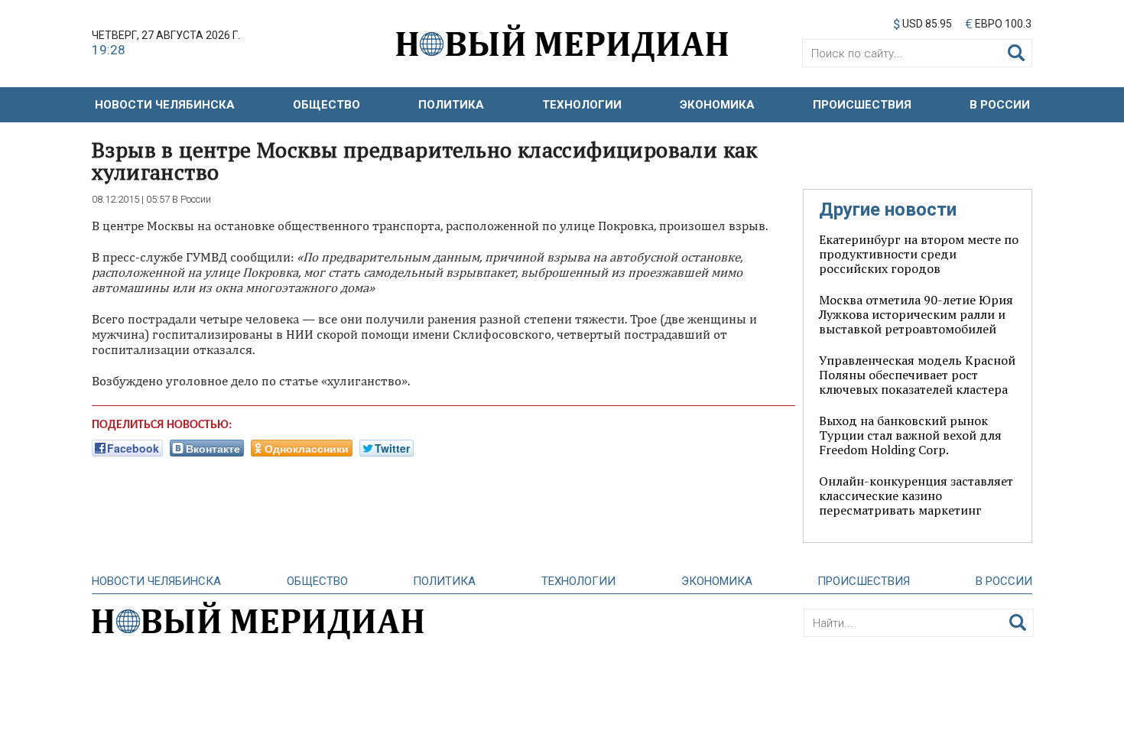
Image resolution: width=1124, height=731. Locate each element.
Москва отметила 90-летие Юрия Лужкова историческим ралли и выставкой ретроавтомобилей (916, 314)
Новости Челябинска (165, 105)
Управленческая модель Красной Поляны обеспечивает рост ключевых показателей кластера (917, 375)
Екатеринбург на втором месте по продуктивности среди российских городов (918, 254)
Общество (326, 105)
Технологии (582, 105)
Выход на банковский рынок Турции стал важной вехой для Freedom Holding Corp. (910, 435)
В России (1000, 105)
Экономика (717, 105)
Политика (451, 105)
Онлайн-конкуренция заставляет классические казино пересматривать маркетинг (916, 495)
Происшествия (862, 105)
